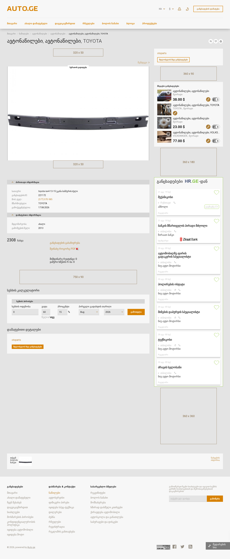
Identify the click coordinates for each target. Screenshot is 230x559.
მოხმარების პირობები (20, 517)
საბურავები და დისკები (104, 521)
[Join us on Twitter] (182, 547)
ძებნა (52, 517)
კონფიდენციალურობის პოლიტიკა (21, 523)
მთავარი (12, 23)
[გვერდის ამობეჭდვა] (221, 41)
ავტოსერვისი (56, 497)
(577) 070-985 (45, 199)
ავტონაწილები (39, 34)
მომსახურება (98, 502)
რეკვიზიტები (97, 492)
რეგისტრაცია (57, 526)
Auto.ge (31, 547)
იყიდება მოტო (15, 534)
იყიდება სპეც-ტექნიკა (61, 507)
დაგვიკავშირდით (65, 23)
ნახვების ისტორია (215, 459)
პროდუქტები (149, 23)
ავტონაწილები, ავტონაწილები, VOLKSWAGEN (196, 132)
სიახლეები (13, 512)
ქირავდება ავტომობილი (105, 512)
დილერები (55, 512)
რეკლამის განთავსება (62, 531)
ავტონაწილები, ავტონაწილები (191, 91)
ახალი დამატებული (36, 23)
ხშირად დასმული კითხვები (106, 507)
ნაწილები (24, 34)
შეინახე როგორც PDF (63, 248)
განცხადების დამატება (208, 9)
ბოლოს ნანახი (110, 23)
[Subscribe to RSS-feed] (191, 547)
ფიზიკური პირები (59, 502)
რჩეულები (89, 23)
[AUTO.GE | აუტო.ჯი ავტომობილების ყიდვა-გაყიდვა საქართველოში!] (22, 10)
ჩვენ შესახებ (14, 502)
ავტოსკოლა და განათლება (106, 517)
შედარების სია (219, 546)
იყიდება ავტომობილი (20, 529)
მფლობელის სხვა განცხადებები (173, 60)
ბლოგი (130, 23)
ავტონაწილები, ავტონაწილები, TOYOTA (196, 105)
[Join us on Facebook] (174, 547)
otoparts (161, 53)
